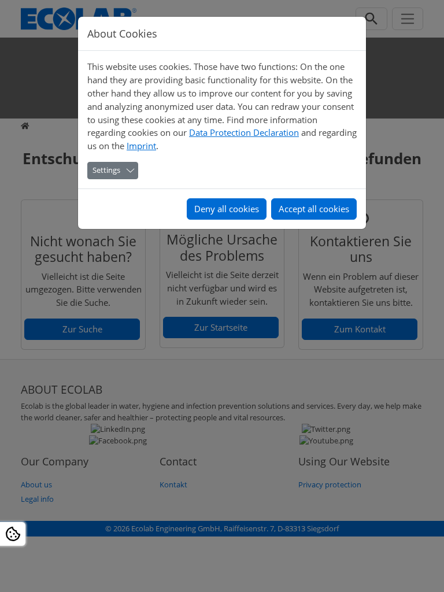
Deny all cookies (226, 208)
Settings (106, 170)
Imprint (141, 145)
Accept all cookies (314, 208)
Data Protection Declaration (244, 132)
